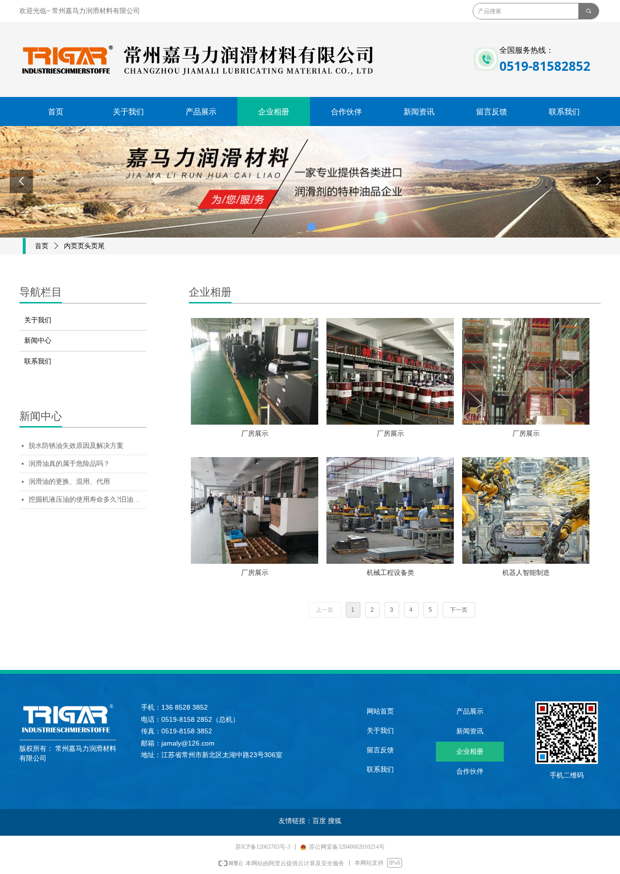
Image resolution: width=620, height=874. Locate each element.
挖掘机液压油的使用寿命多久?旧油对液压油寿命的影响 (87, 499)
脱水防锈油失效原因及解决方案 (76, 445)
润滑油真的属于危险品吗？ (69, 463)
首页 (41, 246)
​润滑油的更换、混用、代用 (69, 481)
